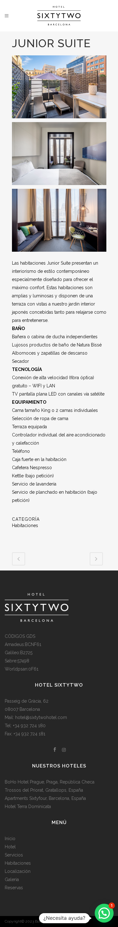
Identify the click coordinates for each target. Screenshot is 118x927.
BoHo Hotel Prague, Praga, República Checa (49, 781)
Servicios (14, 854)
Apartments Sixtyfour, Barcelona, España (45, 798)
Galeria (12, 879)
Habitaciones (18, 863)
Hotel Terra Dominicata (28, 806)
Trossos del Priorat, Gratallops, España (44, 790)
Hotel (10, 846)
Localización (18, 871)
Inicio (10, 838)
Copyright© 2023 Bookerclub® (31, 921)
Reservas (14, 887)
